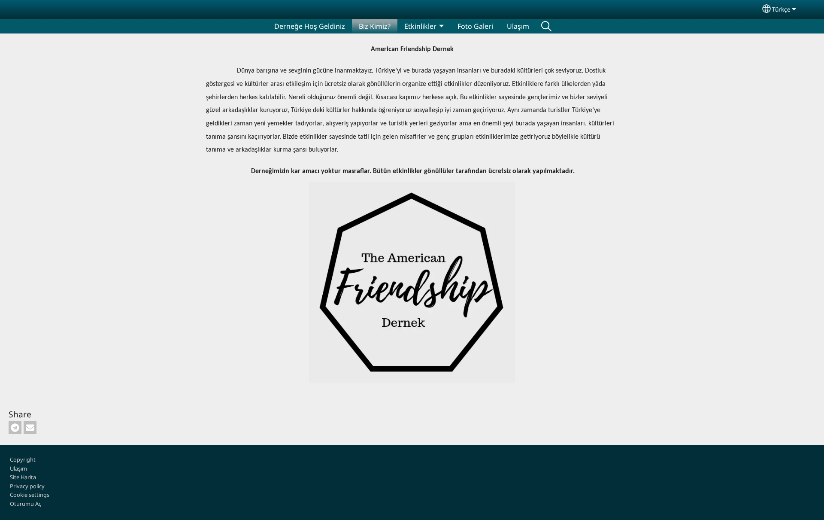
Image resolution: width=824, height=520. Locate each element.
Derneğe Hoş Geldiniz (309, 26)
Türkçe (781, 9)
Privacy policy (27, 486)
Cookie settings (29, 495)
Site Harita (23, 477)
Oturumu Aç (25, 504)
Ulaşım (518, 26)
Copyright (23, 459)
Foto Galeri (475, 26)
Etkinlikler (420, 26)
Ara (546, 26)
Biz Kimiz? (375, 26)
